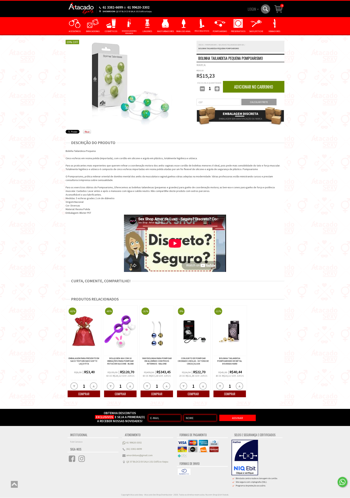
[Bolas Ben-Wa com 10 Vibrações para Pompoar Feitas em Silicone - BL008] (120, 331)
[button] (93, 386)
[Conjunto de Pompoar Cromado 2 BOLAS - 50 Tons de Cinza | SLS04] (193, 331)
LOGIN (252, 9)
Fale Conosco (76, 441)
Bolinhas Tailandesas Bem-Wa (231, 45)
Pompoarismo (211, 45)
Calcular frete (259, 102)
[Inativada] (245, 457)
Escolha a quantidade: (209, 82)
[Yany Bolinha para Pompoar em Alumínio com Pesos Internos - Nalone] (157, 331)
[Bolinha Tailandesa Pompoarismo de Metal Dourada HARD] (230, 331)
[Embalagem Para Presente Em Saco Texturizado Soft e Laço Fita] (84, 331)
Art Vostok (223, 494)
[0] (278, 8)
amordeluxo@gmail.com (139, 455)
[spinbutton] (83, 386)
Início (201, 45)
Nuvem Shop (211, 494)
